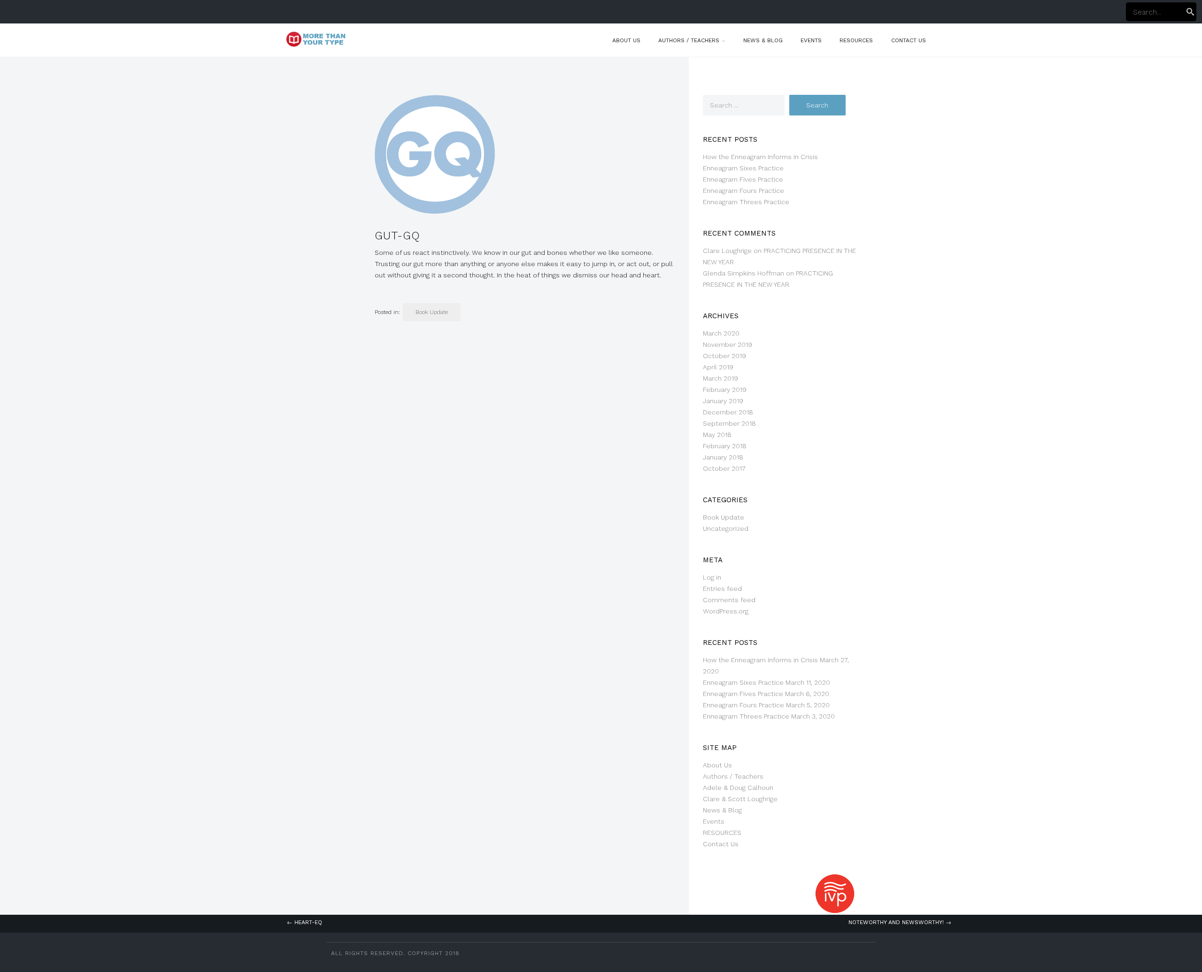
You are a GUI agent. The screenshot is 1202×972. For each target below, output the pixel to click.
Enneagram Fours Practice (743, 190)
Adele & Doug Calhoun (738, 787)
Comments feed (729, 600)
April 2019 (718, 367)
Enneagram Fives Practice (743, 179)
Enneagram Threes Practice (746, 202)
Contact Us (908, 40)
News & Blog (763, 40)
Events (811, 40)
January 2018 (723, 457)
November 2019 (727, 344)
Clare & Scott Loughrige (740, 799)
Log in (712, 577)
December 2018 (728, 412)
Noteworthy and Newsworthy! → (899, 922)
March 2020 (721, 333)
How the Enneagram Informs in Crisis (760, 157)
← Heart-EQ (304, 922)
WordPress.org (725, 611)
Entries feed (722, 588)
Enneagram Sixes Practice (743, 168)
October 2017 (724, 468)
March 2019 (720, 378)
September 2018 (729, 423)
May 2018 (717, 434)
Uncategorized (725, 528)
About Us (626, 40)
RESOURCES (856, 40)
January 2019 (723, 401)
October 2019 (724, 356)
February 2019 (725, 389)
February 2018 (725, 446)
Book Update (432, 312)
